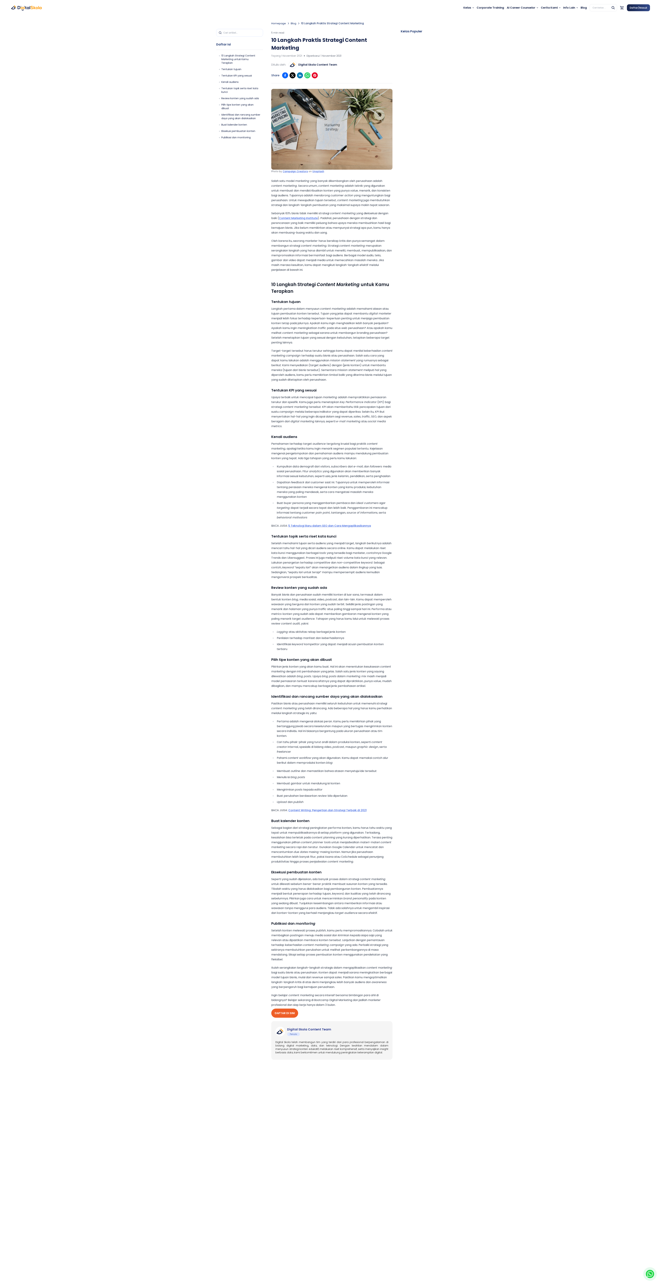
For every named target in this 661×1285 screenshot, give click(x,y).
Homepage (278, 23)
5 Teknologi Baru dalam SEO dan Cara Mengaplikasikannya (329, 526)
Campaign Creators (295, 171)
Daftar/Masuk (638, 7)
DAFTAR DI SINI (285, 1013)
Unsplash (318, 171)
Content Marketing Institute (298, 218)
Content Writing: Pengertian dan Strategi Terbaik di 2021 (327, 810)
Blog (293, 23)
